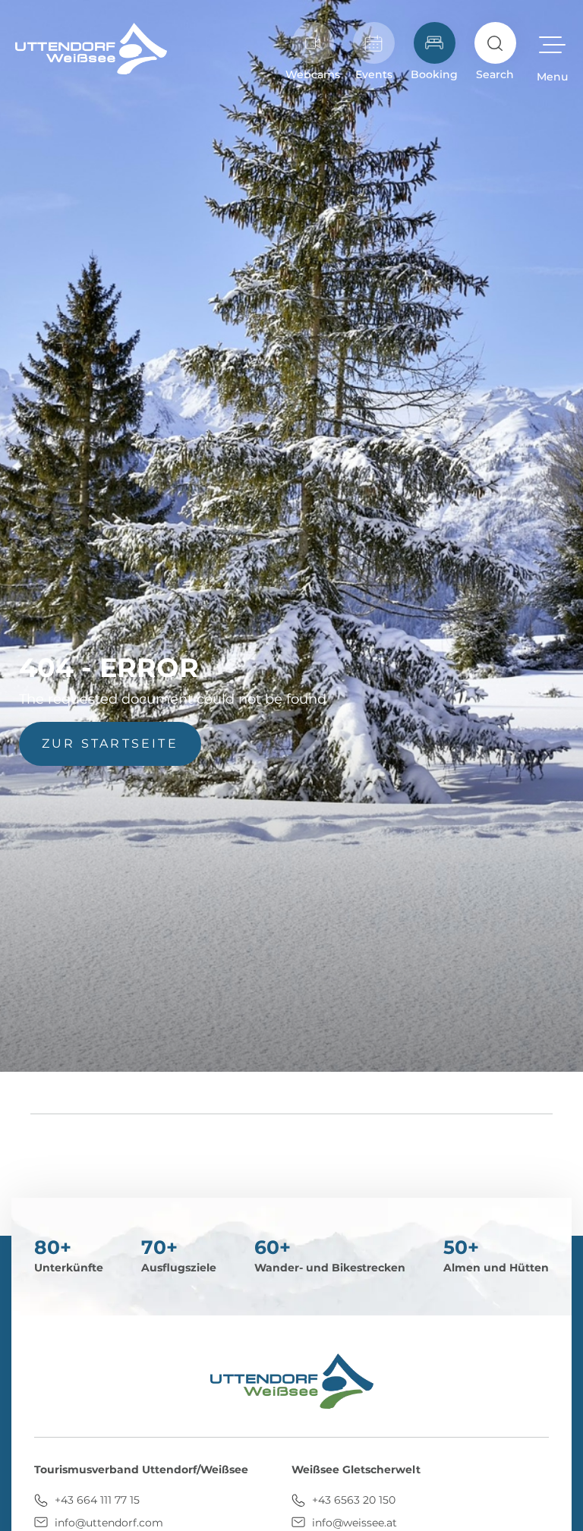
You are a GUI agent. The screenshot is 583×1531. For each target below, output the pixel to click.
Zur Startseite (110, 743)
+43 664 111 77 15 (96, 1500)
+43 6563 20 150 (352, 1500)
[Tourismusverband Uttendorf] (91, 48)
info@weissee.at (353, 1522)
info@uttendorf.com (107, 1522)
